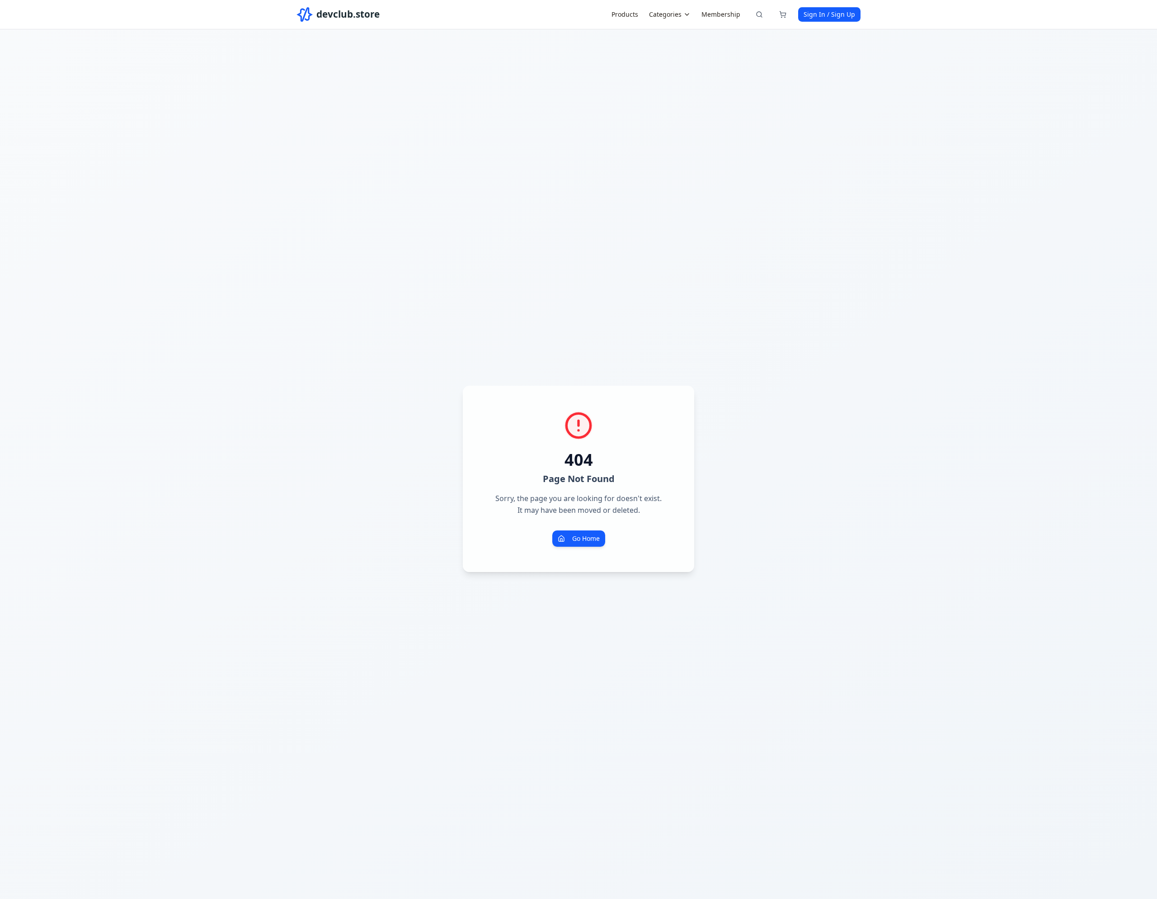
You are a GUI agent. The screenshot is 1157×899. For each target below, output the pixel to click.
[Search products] (759, 14)
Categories (665, 14)
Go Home (586, 538)
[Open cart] (783, 14)
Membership (720, 14)
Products (624, 14)
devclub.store (348, 14)
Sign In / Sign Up (829, 14)
